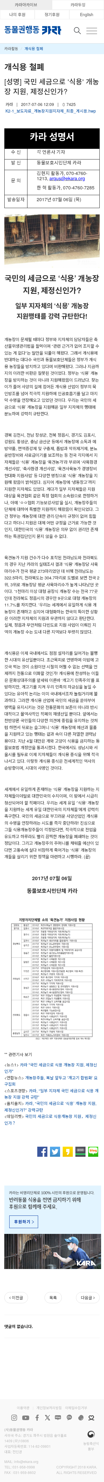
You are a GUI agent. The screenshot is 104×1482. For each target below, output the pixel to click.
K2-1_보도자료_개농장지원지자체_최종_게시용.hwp (50, 111)
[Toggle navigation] (91, 31)
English (86, 14)
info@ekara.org (26, 1461)
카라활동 (11, 48)
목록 (53, 1297)
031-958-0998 (23, 1466)
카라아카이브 (26, 4)
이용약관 (23, 1407)
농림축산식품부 (91, 1446)
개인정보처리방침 (49, 1407)
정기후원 (52, 14)
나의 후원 (17, 14)
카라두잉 (78, 4)
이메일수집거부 (76, 1407)
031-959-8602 (24, 1472)
